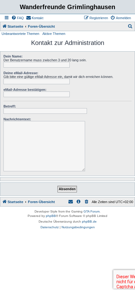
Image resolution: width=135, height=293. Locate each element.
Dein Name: (13, 56)
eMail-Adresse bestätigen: (24, 89)
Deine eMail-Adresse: (20, 73)
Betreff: (9, 106)
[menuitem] (17, 18)
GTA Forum (92, 211)
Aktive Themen (53, 34)
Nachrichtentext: (17, 119)
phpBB (51, 216)
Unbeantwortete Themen (20, 34)
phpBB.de (89, 221)
